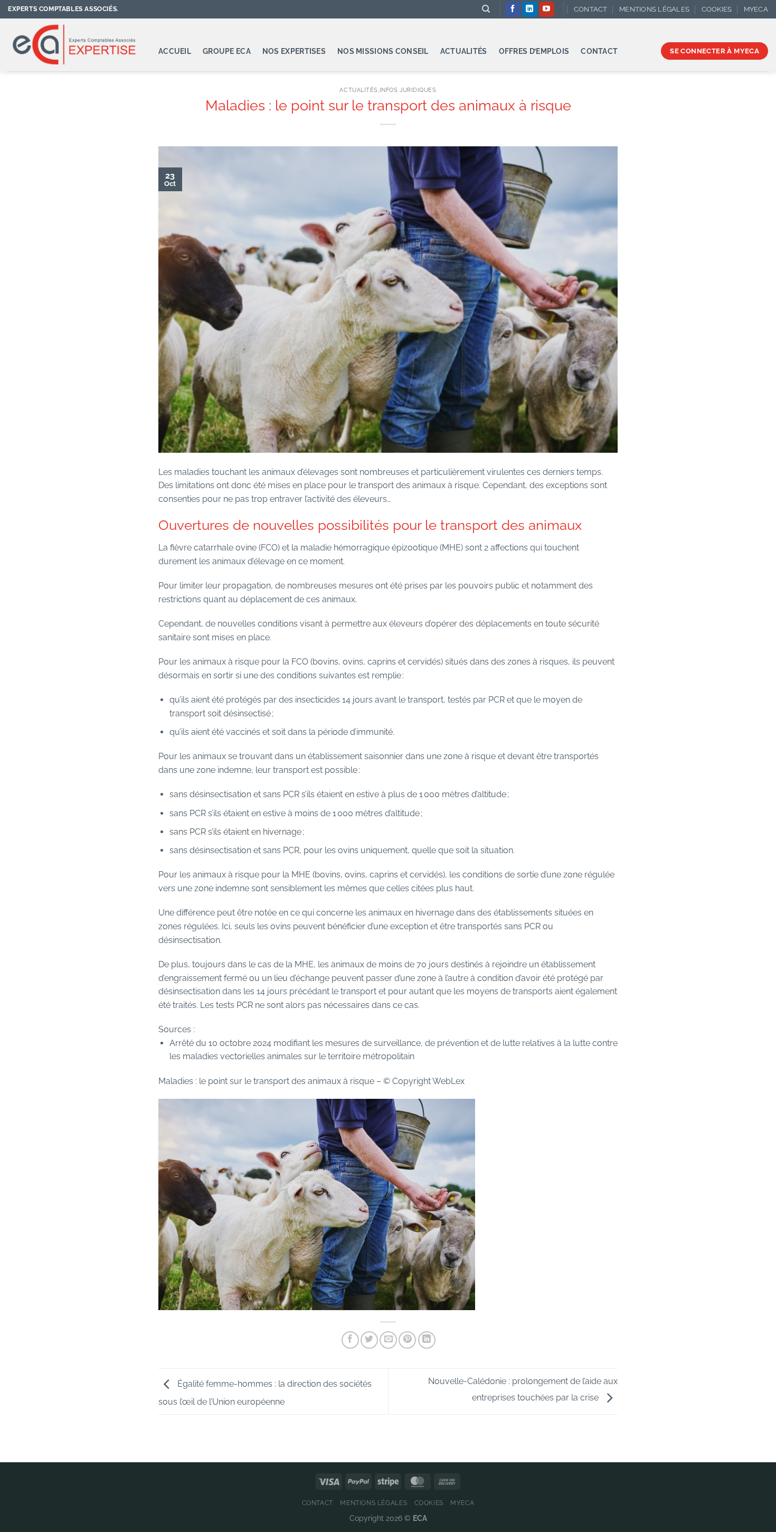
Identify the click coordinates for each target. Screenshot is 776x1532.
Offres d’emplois (534, 50)
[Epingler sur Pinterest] (407, 1340)
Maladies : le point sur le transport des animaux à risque (266, 1081)
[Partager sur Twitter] (369, 1340)
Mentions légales (654, 9)
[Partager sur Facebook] (350, 1340)
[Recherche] (486, 9)
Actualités (463, 50)
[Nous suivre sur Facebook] (513, 9)
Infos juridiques (408, 90)
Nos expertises (294, 50)
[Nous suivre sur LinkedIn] (529, 9)
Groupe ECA (227, 50)
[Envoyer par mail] (388, 1340)
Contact (591, 9)
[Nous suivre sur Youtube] (546, 9)
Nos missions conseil (383, 50)
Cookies (717, 9)
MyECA (756, 9)
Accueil (174, 50)
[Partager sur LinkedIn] (427, 1340)
